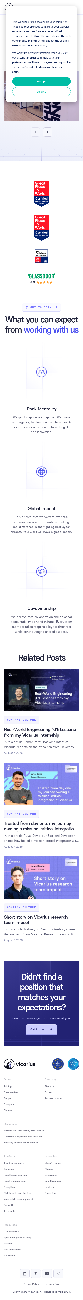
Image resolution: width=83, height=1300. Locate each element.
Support (8, 1098)
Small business (53, 1181)
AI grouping (10, 1211)
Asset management (14, 1163)
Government (51, 1175)
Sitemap (8, 1110)
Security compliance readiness (21, 1142)
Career (48, 1092)
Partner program (54, 1098)
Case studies (11, 1092)
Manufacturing (53, 1163)
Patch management (15, 1181)
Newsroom (10, 1255)
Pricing (8, 1086)
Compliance (10, 1187)
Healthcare (51, 1187)
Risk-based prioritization (17, 1193)
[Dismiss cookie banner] (69, 14)
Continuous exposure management (23, 1136)
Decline (41, 91)
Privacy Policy (31, 1284)
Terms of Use (52, 1284)
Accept (41, 81)
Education (50, 1193)
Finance (49, 1169)
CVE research (11, 1231)
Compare (9, 1104)
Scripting (9, 1169)
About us (49, 1086)
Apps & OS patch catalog (17, 1237)
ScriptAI (8, 1205)
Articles (8, 1243)
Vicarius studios (12, 1249)
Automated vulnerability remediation (24, 1130)
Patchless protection (15, 1175)
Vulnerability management (18, 1199)
